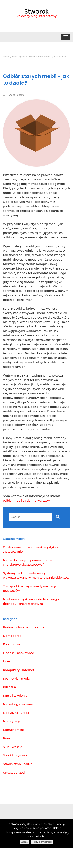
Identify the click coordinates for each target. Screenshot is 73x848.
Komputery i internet (18, 670)
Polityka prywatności (42, 842)
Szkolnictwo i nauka (17, 764)
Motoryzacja (11, 721)
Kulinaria (9, 687)
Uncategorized (14, 772)
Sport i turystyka (15, 755)
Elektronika (11, 644)
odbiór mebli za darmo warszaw (26, 500)
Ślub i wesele (12, 747)
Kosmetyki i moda (16, 678)
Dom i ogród (16, 94)
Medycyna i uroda (16, 713)
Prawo (7, 738)
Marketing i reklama (18, 704)
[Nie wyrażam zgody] (68, 834)
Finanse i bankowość (18, 653)
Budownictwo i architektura (23, 627)
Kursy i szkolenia (15, 695)
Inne (6, 661)
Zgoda (24, 842)
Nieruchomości (14, 730)
